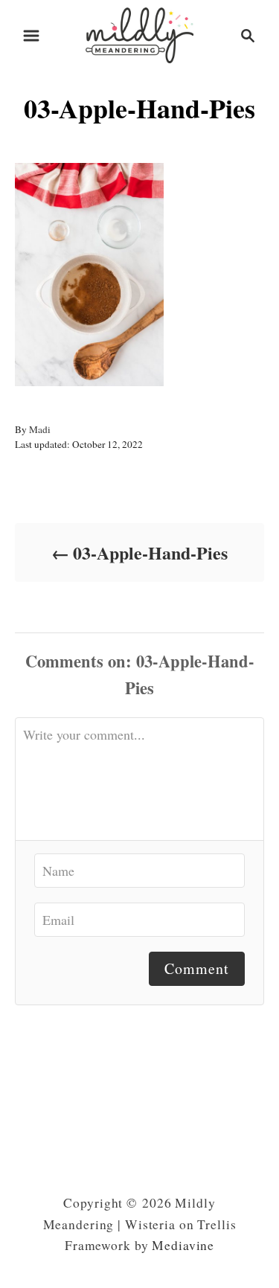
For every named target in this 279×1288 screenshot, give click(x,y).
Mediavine (183, 1245)
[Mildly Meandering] (140, 33)
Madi (40, 429)
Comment (196, 968)
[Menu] (31, 36)
